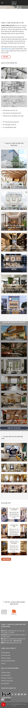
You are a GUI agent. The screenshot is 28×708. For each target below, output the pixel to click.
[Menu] (2, 3)
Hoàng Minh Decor (6, 48)
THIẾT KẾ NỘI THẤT (14, 76)
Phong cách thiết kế (6, 678)
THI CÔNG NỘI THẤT (14, 90)
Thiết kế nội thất (5, 672)
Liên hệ (3, 663)
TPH (15, 706)
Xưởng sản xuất (5, 655)
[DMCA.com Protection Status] (6, 699)
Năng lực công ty (6, 658)
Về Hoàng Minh (5, 652)
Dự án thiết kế (5, 683)
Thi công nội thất (5, 675)
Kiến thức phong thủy (7, 680)
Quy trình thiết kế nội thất (8, 660)
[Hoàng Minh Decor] (14, 2)
